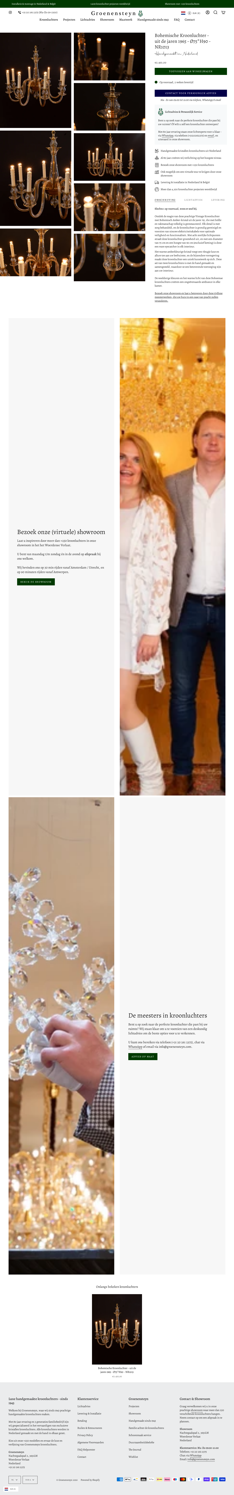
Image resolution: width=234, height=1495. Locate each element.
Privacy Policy (85, 1435)
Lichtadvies (83, 1406)
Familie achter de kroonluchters (146, 1428)
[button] (215, 12)
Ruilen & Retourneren (89, 1428)
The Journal (135, 1450)
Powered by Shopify (90, 1480)
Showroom (135, 1413)
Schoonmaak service (140, 1435)
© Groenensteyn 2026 (66, 1480)
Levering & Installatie (89, 1413)
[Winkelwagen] (223, 12)
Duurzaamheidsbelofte (141, 1442)
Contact (81, 1457)
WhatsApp (167, 135)
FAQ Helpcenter (86, 1450)
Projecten (134, 1406)
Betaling (82, 1421)
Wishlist (133, 1457)
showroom (197, 1410)
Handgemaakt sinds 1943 (142, 1421)
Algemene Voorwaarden (90, 1442)
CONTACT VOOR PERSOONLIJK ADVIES (190, 93)
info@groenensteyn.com (201, 1459)
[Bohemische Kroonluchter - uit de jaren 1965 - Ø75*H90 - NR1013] (117, 1329)
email (211, 135)
